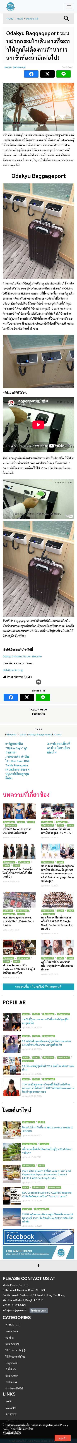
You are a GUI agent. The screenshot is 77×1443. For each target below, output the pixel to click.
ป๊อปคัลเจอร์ (61, 822)
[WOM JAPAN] (10, 7)
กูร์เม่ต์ (41, 1122)
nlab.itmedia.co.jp (13, 670)
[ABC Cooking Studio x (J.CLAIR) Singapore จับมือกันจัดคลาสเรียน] (12, 1195)
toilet (23, 734)
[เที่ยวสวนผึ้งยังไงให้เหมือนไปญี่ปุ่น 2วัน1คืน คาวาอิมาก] (12, 1152)
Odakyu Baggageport (40, 734)
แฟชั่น (21, 822)
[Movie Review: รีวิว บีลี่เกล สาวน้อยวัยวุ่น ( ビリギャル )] (57, 811)
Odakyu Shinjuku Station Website (22, 656)
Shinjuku (11, 734)
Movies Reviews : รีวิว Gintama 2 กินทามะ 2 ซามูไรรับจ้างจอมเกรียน (19, 968)
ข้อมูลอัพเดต (8, 822)
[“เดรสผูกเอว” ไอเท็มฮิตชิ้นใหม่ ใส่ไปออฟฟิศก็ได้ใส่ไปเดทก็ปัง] (19, 851)
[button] (66, 18)
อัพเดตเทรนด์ (32, 19)
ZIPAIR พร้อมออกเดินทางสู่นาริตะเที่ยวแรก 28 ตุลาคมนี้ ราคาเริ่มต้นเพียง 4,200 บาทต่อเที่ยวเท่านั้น (47, 1218)
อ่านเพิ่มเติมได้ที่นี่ (12, 1432)
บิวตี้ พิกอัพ (8, 911)
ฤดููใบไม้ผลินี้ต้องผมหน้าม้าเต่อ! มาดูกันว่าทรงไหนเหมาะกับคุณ (57, 965)
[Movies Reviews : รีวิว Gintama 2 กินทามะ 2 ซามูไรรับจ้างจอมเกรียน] (19, 947)
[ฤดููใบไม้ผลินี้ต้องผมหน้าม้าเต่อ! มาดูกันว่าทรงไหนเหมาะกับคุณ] (57, 947)
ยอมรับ (62, 1438)
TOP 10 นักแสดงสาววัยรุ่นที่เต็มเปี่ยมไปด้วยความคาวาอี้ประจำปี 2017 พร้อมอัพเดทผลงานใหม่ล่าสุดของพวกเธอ (48, 1088)
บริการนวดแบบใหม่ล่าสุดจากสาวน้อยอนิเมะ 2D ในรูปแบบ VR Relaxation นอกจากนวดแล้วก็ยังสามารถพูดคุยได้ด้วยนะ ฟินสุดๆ (57, 873)
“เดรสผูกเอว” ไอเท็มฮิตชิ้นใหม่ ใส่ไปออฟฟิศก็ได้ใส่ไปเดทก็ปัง (17, 872)
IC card (57, 734)
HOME (10, 19)
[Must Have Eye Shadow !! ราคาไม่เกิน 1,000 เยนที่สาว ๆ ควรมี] (19, 899)
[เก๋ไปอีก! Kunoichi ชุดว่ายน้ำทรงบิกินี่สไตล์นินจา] (19, 811)
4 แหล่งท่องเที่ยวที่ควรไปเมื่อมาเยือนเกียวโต (58, 748)
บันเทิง (60, 825)
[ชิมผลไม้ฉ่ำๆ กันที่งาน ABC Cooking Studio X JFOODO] (12, 1130)
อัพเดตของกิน (28, 1122)
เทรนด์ (20, 19)
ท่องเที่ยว (44, 1144)
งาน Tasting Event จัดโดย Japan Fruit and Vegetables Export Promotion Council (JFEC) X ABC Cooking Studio (46, 1174)
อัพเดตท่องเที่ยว (29, 1144)
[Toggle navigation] (69, 6)
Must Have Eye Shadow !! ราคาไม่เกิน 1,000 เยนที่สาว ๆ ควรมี (18, 921)
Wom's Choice (54, 1187)
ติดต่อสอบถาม (38, 1310)
